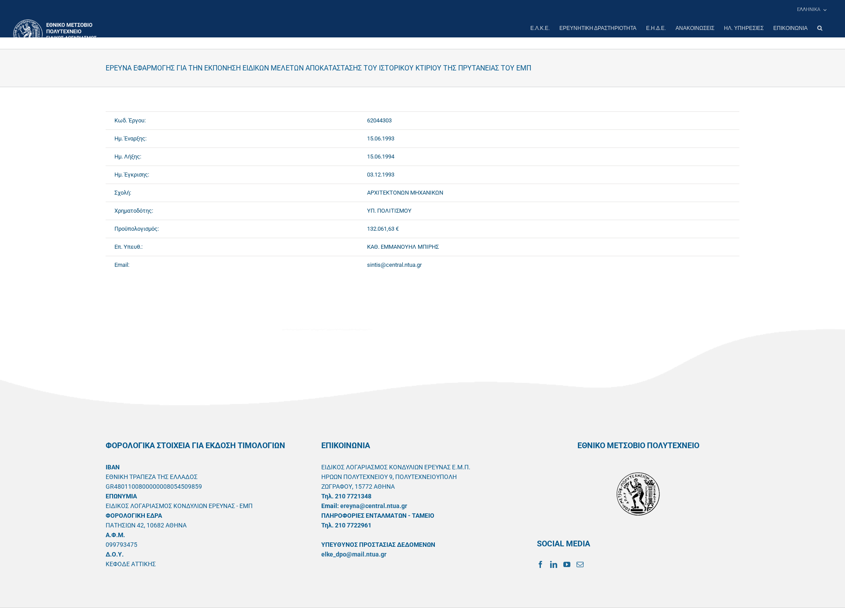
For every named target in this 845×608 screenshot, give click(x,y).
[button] (819, 28)
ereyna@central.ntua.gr (373, 505)
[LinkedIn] (553, 564)
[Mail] (580, 564)
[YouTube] (566, 564)
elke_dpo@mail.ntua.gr (353, 554)
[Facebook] (540, 564)
